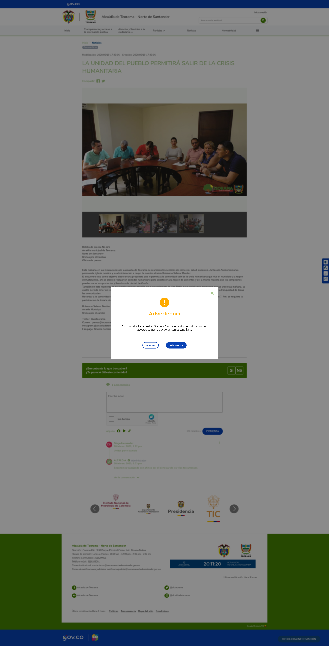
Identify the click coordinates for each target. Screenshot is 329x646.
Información (176, 345)
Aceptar (150, 345)
